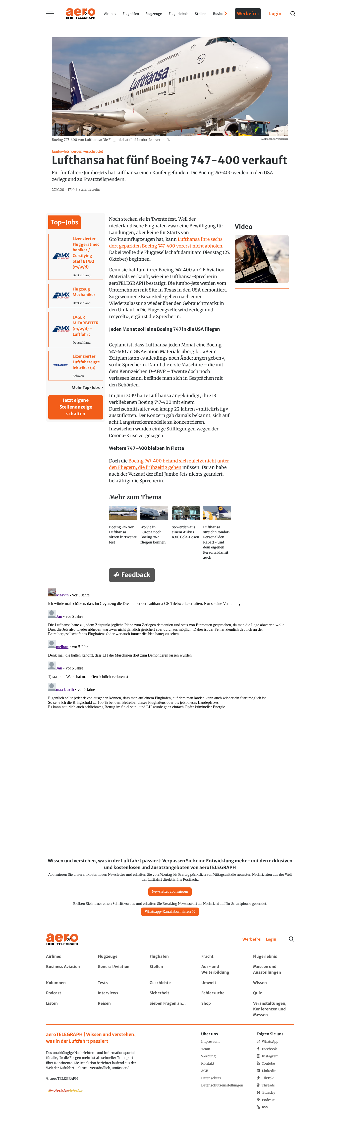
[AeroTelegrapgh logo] (62, 939)
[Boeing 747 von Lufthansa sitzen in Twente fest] (123, 535)
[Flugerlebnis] (273, 956)
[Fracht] (221, 956)
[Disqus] (170, 648)
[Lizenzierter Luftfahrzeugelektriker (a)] (76, 365)
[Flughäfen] (170, 956)
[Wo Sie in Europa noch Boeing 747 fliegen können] (154, 535)
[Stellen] (170, 969)
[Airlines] (66, 956)
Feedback (135, 575)
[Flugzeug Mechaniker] (76, 296)
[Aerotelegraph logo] (80, 13)
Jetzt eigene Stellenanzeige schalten (75, 406)
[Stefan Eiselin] (89, 189)
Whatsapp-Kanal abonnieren (168, 912)
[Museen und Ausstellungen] (273, 969)
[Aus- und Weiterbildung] (221, 969)
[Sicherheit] (170, 993)
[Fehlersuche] (221, 993)
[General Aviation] (118, 969)
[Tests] (118, 983)
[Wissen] (273, 983)
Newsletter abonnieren (170, 891)
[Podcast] (66, 993)
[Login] (271, 939)
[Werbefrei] (252, 939)
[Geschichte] (170, 983)
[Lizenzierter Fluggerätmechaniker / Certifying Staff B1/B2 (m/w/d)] (76, 257)
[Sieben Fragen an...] (170, 1009)
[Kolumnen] (66, 983)
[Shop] (221, 1009)
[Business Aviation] (66, 969)
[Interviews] (118, 993)
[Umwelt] (221, 983)
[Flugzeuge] (118, 956)
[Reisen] (118, 1009)
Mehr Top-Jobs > (87, 387)
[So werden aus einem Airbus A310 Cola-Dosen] (186, 535)
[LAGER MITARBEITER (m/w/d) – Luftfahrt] (76, 329)
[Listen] (66, 1009)
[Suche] (291, 939)
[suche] (292, 13)
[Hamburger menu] (50, 13)
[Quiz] (273, 993)
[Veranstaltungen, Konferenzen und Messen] (273, 1009)
